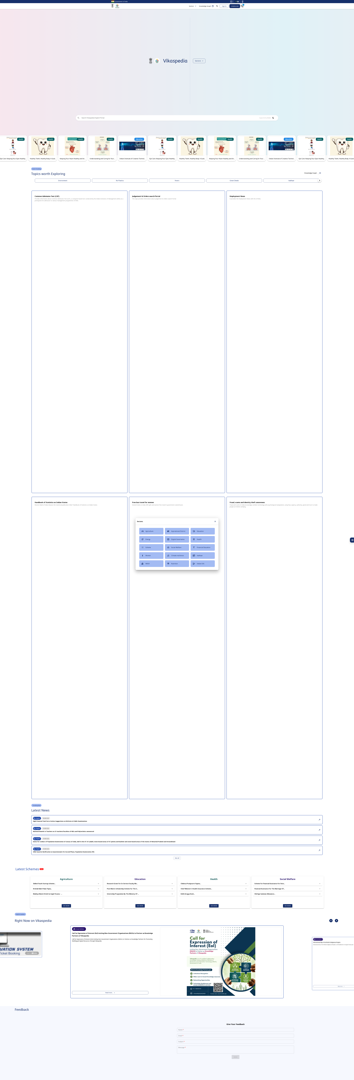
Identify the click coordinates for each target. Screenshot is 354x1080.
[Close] (215, 521)
